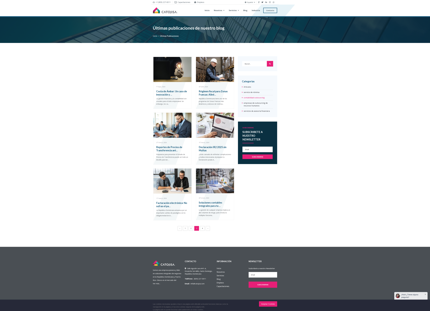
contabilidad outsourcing (254, 97)
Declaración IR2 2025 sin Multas (212, 149)
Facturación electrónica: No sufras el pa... (171, 204)
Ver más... (156, 283)
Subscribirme (263, 285)
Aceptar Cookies (268, 304)
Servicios (233, 10)
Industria (256, 10)
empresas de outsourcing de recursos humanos (256, 104)
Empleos (220, 282)
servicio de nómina (251, 92)
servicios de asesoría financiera (257, 111)
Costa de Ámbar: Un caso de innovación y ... (171, 93)
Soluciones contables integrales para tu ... (210, 204)
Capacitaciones (223, 286)
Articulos (247, 87)
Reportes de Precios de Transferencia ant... (169, 149)
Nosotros (218, 10)
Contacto (270, 10)
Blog (245, 10)
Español (250, 2)
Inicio (207, 10)
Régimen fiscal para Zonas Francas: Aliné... (213, 93)
